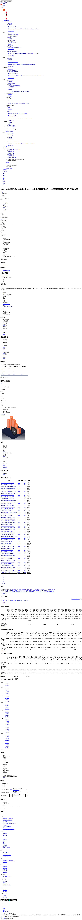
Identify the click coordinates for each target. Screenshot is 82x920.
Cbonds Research (11, 125)
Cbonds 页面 (11, 49)
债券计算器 (10, 138)
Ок (1, 917)
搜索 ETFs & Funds (7, 876)
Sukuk (9, 44)
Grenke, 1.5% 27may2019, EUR (7, 558)
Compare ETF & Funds (13, 71)
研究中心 (10, 124)
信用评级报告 (16, 790)
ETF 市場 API (11, 154)
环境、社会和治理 (12, 42)
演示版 (7, 162)
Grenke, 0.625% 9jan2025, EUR (7, 495)
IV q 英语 (7, 693)
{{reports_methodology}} (76, 599)
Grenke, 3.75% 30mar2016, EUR (8, 569)
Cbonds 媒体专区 (12, 126)
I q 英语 (7, 683)
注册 (4, 5)
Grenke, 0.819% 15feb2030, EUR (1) (8, 501)
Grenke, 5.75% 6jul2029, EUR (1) (8, 488)
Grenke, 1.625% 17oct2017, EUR (8, 560)
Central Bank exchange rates (14, 85)
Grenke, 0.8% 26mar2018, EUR (7, 556)
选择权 (4, 843)
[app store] (5, 900)
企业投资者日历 (11, 40)
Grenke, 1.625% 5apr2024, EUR (7, 526)
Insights (11, 131)
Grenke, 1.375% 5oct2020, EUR (7, 553)
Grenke (4, 293)
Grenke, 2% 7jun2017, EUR (6, 563)
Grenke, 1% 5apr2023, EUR (6, 510)
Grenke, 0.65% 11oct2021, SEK (7, 505)
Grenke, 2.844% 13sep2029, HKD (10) (9, 512)
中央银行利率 (11, 86)
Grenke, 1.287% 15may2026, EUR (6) (9, 520)
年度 (4, 604)
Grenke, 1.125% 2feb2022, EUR (7, 514)
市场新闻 (10, 122)
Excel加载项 (11, 133)
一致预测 (10, 98)
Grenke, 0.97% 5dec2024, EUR (7, 539)
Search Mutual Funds (12, 70)
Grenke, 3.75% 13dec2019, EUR (7, 565)
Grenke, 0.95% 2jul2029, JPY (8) (7, 517)
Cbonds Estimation (7, 822)
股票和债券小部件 (7, 855)
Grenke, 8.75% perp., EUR (6, 484)
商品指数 (10, 109)
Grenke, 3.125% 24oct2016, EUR (8, 567)
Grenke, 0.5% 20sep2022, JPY (7, 508)
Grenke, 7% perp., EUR (6, 543)
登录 (2, 5)
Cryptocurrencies (11, 83)
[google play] (13, 900)
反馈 (4, 910)
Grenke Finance (6, 304)
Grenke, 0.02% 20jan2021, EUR (7, 534)
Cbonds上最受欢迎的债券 (8, 829)
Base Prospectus (6, 270)
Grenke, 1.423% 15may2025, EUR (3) (9, 536)
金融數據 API (11, 155)
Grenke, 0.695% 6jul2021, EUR (7, 546)
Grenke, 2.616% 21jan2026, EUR (8, 555)
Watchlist (10, 23)
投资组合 (10, 24)
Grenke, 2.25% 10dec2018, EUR (7, 562)
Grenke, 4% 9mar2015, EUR (7, 572)
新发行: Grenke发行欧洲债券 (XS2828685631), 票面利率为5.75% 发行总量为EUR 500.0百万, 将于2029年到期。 (29, 590)
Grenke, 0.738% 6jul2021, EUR (7, 548)
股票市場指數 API (12, 157)
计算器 (4, 895)
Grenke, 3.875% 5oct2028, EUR (7, 483)
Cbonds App (10, 135)
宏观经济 (10, 96)
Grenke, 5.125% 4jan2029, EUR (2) (8, 486)
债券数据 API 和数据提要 (14, 149)
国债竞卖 (5, 845)
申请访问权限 (9, 168)
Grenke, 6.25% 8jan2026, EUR (7, 498)
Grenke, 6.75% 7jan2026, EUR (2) (8, 489)
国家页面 (10, 94)
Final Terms (5, 265)
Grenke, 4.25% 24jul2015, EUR (7, 570)
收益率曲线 (10, 45)
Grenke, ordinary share (7, 306)
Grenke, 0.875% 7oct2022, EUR (7, 544)
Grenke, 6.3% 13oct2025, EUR (7, 496)
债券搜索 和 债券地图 (13, 34)
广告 (4, 908)
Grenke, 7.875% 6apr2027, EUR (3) (8, 491)
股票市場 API (11, 153)
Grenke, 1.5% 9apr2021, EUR (7, 541)
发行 (4, 842)
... (3, 185)
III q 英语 (7, 691)
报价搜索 (10, 37)
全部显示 (3, 583)
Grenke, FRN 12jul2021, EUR (7, 515)
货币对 (9, 84)
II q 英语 (7, 685)
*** (4, 203)
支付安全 (5, 891)
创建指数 (5, 869)
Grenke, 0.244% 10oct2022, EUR (8, 507)
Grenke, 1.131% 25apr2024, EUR (8, 522)
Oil (8, 106)
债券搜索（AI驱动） (12, 36)
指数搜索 (10, 81)
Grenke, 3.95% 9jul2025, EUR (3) (8, 493)
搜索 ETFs (10, 69)
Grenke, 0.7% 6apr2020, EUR (7, 550)
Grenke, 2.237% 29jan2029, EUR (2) (8, 529)
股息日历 (10, 59)
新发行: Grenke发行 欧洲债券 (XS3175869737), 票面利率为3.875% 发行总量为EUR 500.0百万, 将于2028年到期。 (30, 589)
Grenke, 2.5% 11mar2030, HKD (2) (8, 500)
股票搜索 (10, 58)
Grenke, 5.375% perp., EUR (6, 503)
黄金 (9, 107)
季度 (4, 602)
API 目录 (10, 150)
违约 (4, 841)
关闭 (2, 7)
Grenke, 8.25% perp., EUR (6, 551)
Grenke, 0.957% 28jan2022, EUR (8, 527)
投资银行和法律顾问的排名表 (15, 47)
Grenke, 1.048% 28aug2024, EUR (8, 532)
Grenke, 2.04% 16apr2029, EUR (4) (8, 524)
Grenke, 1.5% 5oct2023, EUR (7, 531)
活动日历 (10, 38)
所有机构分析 (4, 593)
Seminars (7, 131)
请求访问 (3, 414)
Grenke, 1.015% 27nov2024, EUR (8, 519)
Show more (3, 627)
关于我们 (5, 169)
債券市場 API (11, 151)
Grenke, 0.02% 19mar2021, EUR (8, 538)
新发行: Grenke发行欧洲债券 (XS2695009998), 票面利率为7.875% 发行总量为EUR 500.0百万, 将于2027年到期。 (30, 591)
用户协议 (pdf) (6, 911)
